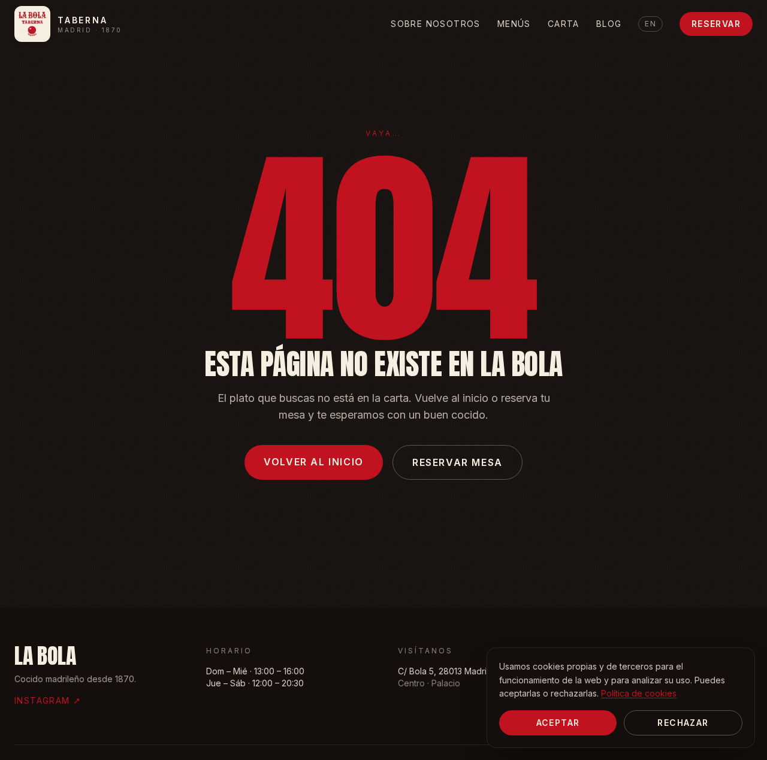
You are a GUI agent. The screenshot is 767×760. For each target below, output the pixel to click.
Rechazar (682, 722)
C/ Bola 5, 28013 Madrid (445, 671)
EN (650, 23)
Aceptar (558, 722)
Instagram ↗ (47, 700)
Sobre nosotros (436, 24)
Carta (563, 24)
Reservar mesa (457, 462)
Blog (609, 24)
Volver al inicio (314, 462)
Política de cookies (639, 693)
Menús (514, 24)
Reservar (716, 24)
